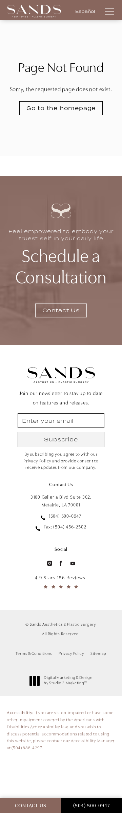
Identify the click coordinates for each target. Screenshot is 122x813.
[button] (109, 11)
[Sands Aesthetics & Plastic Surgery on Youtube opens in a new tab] (73, 563)
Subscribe (61, 439)
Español (85, 11)
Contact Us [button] (30, 806)
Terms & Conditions (34, 654)
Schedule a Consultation (60, 257)
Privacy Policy (71, 654)
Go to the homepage (61, 108)
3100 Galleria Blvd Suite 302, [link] (61, 501)
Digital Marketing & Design (68, 681)
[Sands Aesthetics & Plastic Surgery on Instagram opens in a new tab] (49, 563)
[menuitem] (49, 563)
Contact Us (61, 310)
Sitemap (98, 654)
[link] (61, 516)
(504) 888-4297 (27, 748)
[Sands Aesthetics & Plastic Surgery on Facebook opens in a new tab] (61, 563)
